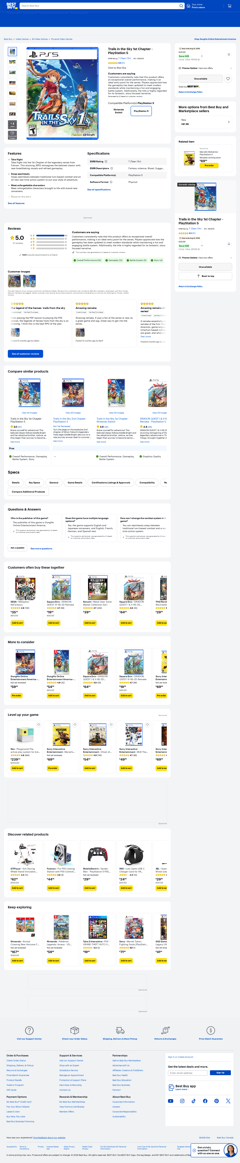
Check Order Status (16, 1060)
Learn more (182, 1089)
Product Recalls (14, 1080)
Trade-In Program (15, 1085)
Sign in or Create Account (180, 1057)
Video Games (22, 39)
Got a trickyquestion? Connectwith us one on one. (209, 1150)
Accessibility (12, 1147)
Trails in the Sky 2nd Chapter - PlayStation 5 (70, 420)
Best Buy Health (120, 1075)
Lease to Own (13, 1111)
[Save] (228, 79)
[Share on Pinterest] (216, 1101)
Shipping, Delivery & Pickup (20, 1065)
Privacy (41, 1147)
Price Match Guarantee (18, 1075)
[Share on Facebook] (205, 1101)
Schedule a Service (68, 1070)
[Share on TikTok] (193, 1101)
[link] (25, 354)
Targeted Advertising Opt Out (187, 1148)
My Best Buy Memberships (72, 1101)
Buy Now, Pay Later (16, 1116)
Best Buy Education (121, 1080)
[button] (196, 6)
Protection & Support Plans (72, 1080)
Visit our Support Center (71, 1060)
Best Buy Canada (225, 1137)
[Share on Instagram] (182, 1101)
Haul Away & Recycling (70, 1085)
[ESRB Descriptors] (111, 168)
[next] (165, 111)
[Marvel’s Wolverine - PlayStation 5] (189, 158)
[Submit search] (181, 6)
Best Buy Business (121, 1085)
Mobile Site (204, 1137)
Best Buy (8, 39)
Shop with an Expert (69, 1065)
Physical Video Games (61, 39)
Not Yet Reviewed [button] (61, 426)
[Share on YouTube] (170, 1101)
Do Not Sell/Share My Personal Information (113, 1148)
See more (15, 442)
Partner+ (116, 1090)
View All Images (29, 413)
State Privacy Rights (69, 1148)
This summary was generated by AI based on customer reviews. (101, 252)
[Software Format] (111, 182)
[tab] (16, 482)
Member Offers (66, 1111)
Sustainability (119, 1116)
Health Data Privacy (87, 1148)
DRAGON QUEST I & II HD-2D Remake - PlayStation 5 (156, 420)
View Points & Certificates (71, 1106)
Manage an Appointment (71, 1075)
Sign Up (220, 1072)
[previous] (109, 111)
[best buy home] (12, 6)
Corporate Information (123, 1101)
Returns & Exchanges (17, 1070)
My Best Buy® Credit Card (19, 1101)
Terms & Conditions (24, 1148)
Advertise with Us (120, 1065)
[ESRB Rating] (106, 161)
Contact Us (64, 1090)
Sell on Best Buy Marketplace (126, 1060)
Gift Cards (11, 1090)
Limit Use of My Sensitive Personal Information (151, 1148)
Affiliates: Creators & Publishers (127, 1070)
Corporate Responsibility (124, 1111)
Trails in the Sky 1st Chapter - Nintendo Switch (113, 420)
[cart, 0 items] (230, 6)
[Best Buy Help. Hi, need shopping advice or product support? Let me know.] (231, 1150)
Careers (116, 1106)
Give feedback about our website (49, 1137)
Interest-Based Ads (53, 1148)
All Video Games (40, 39)
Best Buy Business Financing (20, 1121)
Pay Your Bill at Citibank (18, 1106)
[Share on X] (228, 1101)
